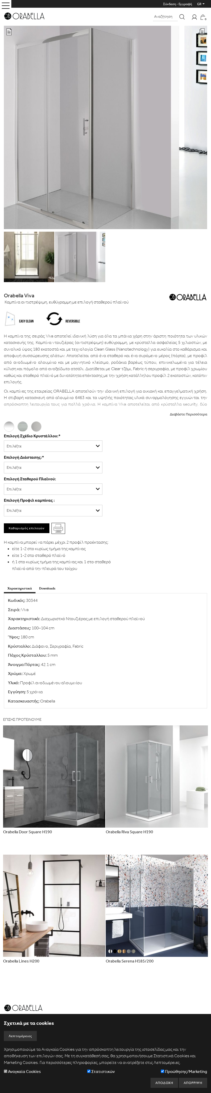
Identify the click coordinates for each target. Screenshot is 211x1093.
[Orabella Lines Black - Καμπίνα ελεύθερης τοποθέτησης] (54, 906)
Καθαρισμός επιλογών (27, 528)
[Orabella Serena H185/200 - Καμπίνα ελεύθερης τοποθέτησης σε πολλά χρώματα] (157, 906)
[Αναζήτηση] (182, 17)
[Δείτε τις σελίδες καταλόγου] (9, 32)
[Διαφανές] (10, 425)
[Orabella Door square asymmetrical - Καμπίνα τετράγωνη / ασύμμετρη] (54, 776)
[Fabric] (37, 425)
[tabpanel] (105, 650)
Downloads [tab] (47, 588)
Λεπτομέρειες (20, 1036)
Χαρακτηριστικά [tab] (19, 588)
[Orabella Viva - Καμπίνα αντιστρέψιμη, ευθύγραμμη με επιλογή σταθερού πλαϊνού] (105, 128)
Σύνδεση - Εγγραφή (177, 4)
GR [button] (199, 4)
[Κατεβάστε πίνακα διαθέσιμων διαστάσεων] (202, 32)
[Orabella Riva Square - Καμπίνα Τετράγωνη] (157, 776)
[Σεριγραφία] (24, 425)
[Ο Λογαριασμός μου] (194, 16)
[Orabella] (24, 15)
